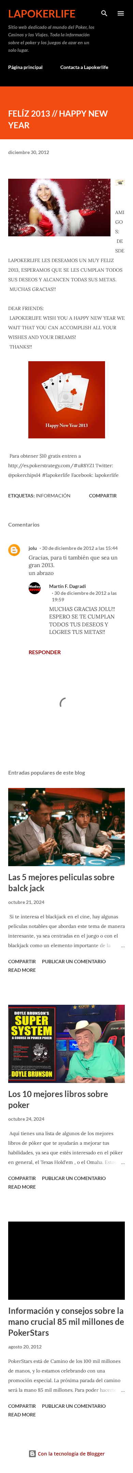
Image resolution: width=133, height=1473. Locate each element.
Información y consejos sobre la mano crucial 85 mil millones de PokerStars (66, 1322)
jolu (33, 548)
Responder (45, 652)
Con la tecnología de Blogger (70, 1453)
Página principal (25, 67)
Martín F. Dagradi (67, 586)
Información (53, 495)
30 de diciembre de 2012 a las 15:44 (80, 548)
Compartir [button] (103, 495)
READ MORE (22, 970)
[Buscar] (104, 12)
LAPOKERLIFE (41, 13)
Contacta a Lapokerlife (84, 67)
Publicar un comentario (74, 961)
